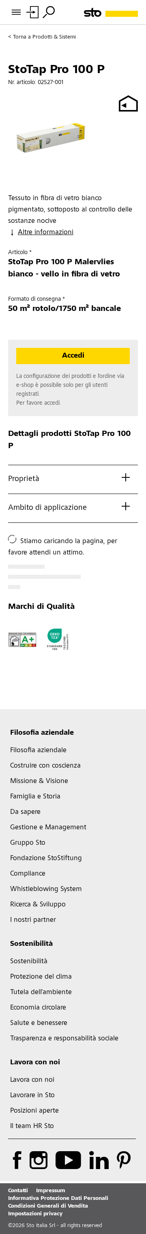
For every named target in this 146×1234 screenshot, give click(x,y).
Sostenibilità (31, 944)
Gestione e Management (48, 827)
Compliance (27, 874)
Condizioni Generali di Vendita (48, 1206)
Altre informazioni (45, 232)
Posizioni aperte (34, 1111)
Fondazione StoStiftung (46, 858)
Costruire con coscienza (45, 766)
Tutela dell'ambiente (41, 992)
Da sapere (25, 812)
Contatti (18, 1191)
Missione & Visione (39, 781)
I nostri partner (33, 920)
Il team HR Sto (32, 1126)
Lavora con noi (35, 1062)
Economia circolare (38, 1008)
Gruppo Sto (27, 843)
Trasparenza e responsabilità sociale (64, 1038)
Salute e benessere (38, 1023)
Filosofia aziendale (42, 733)
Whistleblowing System (46, 889)
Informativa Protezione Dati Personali (58, 1199)
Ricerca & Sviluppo (38, 904)
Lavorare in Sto (32, 1095)
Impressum (50, 1191)
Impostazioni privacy (35, 1214)
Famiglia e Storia (35, 796)
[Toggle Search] (49, 12)
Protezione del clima (41, 977)
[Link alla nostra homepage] (111, 12)
